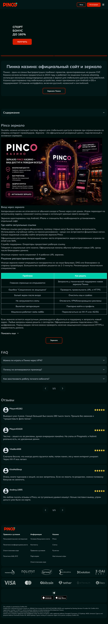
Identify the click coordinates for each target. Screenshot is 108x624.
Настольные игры (59, 556)
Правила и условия (11, 534)
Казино (55, 534)
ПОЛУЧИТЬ (22, 42)
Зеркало (54, 340)
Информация (36, 534)
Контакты (34, 545)
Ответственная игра (11, 550)
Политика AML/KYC (10, 556)
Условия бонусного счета (40, 539)
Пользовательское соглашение (15, 539)
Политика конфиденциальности (15, 545)
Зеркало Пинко (54, 91)
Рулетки (55, 550)
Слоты (54, 545)
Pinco (54, 539)
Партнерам (34, 556)
